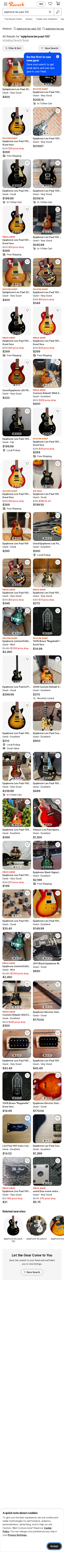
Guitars (28, 19)
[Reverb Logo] (16, 4)
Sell (41, 4)
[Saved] (50, 3)
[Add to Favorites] (27, 110)
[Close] (50, 12)
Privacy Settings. (17, 1535)
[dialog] (32, 1530)
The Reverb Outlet (13, 19)
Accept (54, 1546)
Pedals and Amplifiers (46, 19)
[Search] (57, 12)
